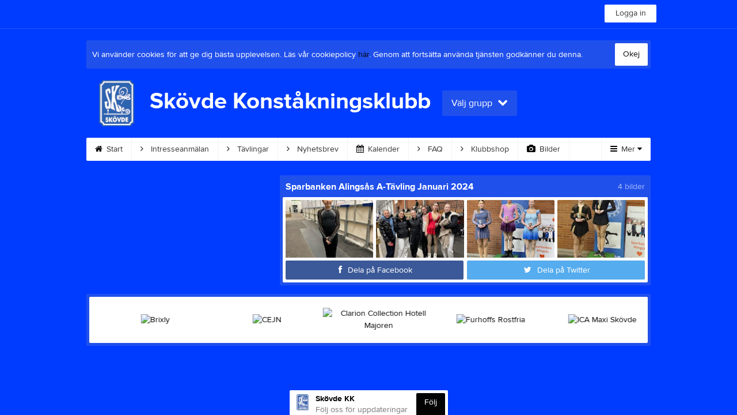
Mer (628, 149)
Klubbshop (489, 149)
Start (113, 149)
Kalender (383, 149)
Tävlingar (252, 149)
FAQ (434, 149)
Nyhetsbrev (317, 149)
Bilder (548, 149)
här (363, 55)
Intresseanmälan (179, 149)
